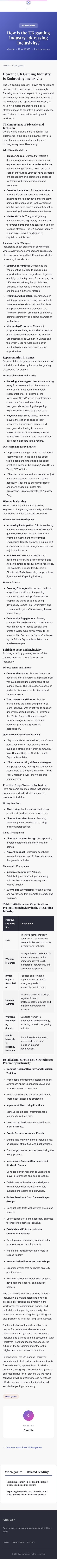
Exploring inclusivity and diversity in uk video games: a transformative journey (27, 1493)
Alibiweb (9, 1520)
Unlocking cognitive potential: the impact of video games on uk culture (27, 1483)
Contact (31, 1542)
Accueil (6, 65)
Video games (29, 25)
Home (5, 1542)
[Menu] (28, 9)
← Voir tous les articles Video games (22, 1447)
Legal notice (18, 1542)
